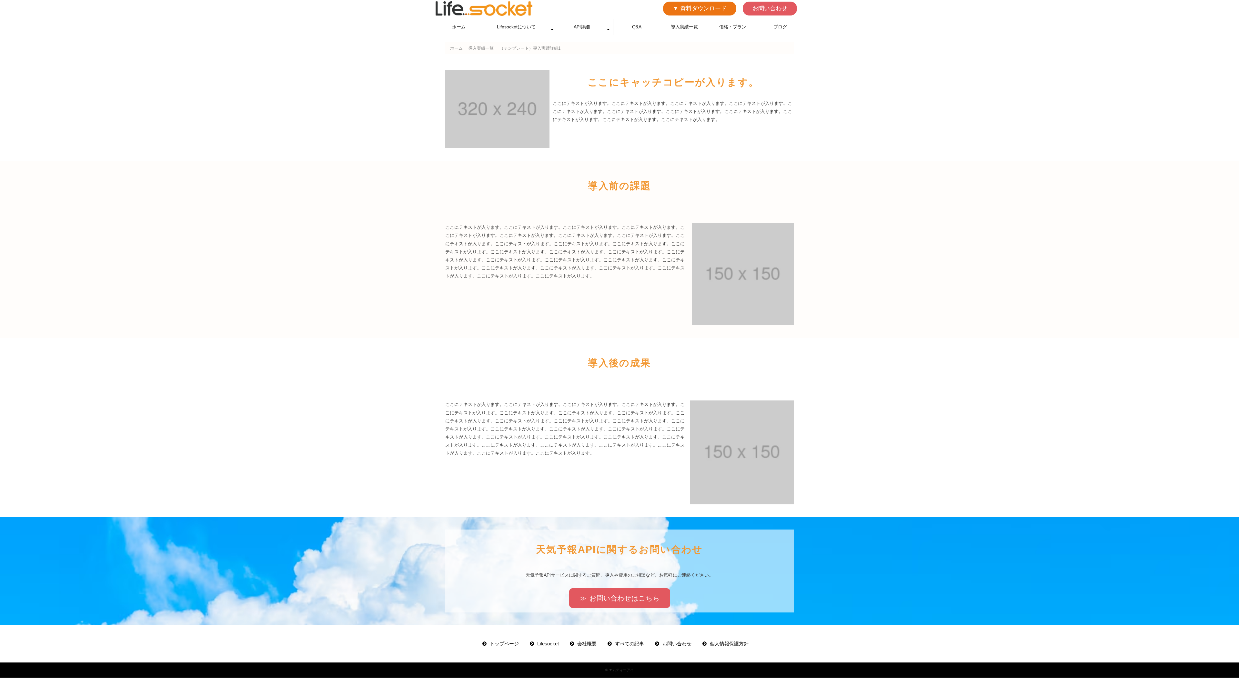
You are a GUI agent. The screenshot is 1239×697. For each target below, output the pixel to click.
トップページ (504, 643)
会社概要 (587, 643)
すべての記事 (629, 643)
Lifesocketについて (516, 26)
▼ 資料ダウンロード (700, 8)
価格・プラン (732, 26)
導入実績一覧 (684, 26)
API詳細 (582, 26)
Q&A (636, 26)
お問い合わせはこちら (624, 598)
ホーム (459, 26)
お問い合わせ (769, 8)
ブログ (780, 26)
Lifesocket (548, 643)
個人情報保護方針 (729, 643)
